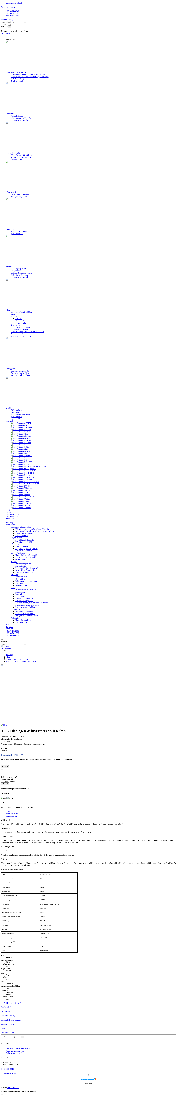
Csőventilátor (16, 412)
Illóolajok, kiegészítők (19, 197)
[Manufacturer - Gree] (19, 449)
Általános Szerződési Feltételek (18, 1049)
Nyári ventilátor (17, 419)
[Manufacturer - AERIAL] (21, 423)
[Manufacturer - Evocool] (21, 443)
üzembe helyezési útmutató (11, 1020)
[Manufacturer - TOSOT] (21, 492)
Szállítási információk (14, 3)
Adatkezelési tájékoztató (15, 1051)
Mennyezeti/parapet (22, 321)
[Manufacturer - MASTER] (21, 462)
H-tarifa (4, 1028)
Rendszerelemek (17, 81)
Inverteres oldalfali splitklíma (22, 312)
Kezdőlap (9, 523)
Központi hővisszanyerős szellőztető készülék (28, 74)
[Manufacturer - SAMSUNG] (22, 477)
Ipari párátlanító (17, 234)
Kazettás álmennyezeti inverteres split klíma (27, 332)
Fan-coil (14, 316)
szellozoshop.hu (13, 1088)
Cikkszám (5, 737)
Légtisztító (10, 114)
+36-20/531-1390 (12, 15)
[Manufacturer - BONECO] (22, 432)
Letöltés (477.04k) (8, 1015)
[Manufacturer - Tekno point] (22, 488)
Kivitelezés (10, 629)
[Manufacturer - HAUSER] (21, 451)
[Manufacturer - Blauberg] (21, 430)
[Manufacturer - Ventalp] (20, 499)
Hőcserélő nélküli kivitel (20, 371)
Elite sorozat (5, 1011)
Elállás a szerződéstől (14, 1053)
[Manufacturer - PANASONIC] (23, 471)
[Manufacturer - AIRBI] (20, 425)
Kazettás (18, 319)
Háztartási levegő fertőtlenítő (21, 155)
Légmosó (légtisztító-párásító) (22, 118)
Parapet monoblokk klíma (20, 327)
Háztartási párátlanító (19, 231)
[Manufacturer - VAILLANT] (22, 497)
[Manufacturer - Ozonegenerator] (23, 469)
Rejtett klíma (15, 325)
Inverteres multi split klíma (21, 336)
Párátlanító (10, 229)
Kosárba (5, 766)
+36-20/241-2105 (12, 13)
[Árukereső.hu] (88, 1081)
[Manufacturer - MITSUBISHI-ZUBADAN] (28, 466)
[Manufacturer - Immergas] (21, 456)
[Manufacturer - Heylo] (20, 453)
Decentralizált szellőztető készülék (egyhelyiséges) (30, 77)
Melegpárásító (16, 271)
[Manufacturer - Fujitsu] (20, 447)
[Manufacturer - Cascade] (21, 434)
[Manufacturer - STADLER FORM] (25, 482)
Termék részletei (12, 814)
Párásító (9, 266)
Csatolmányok (11, 816)
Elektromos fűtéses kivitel (20, 373)
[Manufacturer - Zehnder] (21, 508)
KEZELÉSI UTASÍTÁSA (11, 1003)
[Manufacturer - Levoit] (20, 458)
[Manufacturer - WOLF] (20, 505)
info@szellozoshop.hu (9, 1073)
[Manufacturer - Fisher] (20, 445)
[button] (10, 40)
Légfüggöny (10, 369)
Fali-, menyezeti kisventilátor (22, 414)
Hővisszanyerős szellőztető (16, 72)
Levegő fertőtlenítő (13, 153)
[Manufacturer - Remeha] (21, 475)
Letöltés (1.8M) (7, 1007)
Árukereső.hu (88, 1083)
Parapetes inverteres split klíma (22, 334)
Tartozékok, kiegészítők (20, 277)
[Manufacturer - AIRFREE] (21, 427)
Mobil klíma (15, 314)
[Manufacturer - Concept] (21, 436)
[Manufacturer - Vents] (20, 501)
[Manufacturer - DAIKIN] (21, 438)
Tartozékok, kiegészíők (19, 120)
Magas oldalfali (21, 323)
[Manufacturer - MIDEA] (21, 464)
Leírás (8, 812)
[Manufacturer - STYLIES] (21, 486)
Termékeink (10, 525)
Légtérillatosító (11, 192)
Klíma (8, 310)
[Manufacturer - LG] (19, 460)
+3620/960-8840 (7, 1069)
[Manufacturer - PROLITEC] (22, 473)
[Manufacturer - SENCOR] (21, 479)
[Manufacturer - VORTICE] (22, 503)
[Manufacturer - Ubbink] (20, 495)
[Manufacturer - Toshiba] (20, 490)
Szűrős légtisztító (17, 116)
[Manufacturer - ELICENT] (22, 440)
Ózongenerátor (16, 159)
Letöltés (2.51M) (7, 1032)
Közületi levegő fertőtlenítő (21, 157)
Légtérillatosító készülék (20, 194)
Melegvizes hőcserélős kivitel (22, 375)
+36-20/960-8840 (12, 11)
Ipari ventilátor (16, 417)
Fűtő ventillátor (16, 410)
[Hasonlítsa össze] (2, 769)
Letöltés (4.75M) (7, 1024)
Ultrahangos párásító (18, 269)
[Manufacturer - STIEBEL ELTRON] (25, 484)
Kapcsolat (9, 627)
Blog (8, 624)
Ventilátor (9, 408)
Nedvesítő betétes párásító (20, 275)
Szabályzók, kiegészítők (20, 79)
